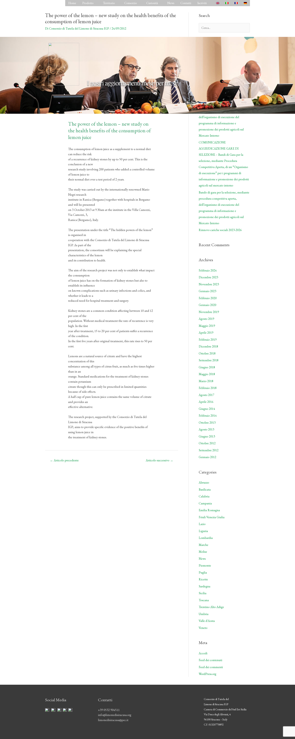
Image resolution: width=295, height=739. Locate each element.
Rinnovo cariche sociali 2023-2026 (220, 230)
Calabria (204, 496)
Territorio (109, 3)
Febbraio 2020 (208, 298)
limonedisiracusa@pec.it (113, 720)
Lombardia (206, 538)
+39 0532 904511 (109, 710)
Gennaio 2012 (207, 457)
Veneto (203, 628)
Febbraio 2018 (208, 388)
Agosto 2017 (206, 395)
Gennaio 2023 (207, 291)
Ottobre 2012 (207, 443)
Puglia (203, 572)
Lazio (202, 524)
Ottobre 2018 (207, 353)
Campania (205, 503)
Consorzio (130, 3)
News (170, 3)
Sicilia (202, 593)
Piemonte (205, 565)
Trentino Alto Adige (211, 607)
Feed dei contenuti (210, 660)
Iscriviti (202, 3)
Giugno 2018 (207, 367)
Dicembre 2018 (208, 346)
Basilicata (205, 489)
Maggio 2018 (207, 374)
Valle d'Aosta (207, 621)
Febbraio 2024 (208, 270)
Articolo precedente (64, 460)
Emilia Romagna (209, 510)
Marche (203, 545)
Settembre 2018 (209, 360)
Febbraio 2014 (208, 415)
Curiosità (152, 3)
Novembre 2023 (209, 284)
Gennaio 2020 (207, 305)
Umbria (203, 614)
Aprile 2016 (206, 402)
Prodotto (88, 3)
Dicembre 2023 (208, 277)
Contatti (185, 3)
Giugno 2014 (207, 409)
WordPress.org (207, 674)
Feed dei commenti (211, 667)
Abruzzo (204, 482)
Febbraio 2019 (208, 339)
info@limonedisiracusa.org (114, 715)
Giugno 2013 (207, 436)
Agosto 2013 (206, 429)
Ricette (203, 579)
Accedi (203, 653)
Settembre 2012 (209, 450)
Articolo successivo (159, 460)
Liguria (203, 531)
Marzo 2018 (206, 381)
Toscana (204, 600)
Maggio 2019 (207, 326)
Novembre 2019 (209, 312)
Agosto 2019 (206, 319)
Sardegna (204, 586)
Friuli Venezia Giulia (211, 517)
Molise (203, 552)
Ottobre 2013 (207, 422)
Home (72, 3)
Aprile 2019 (206, 332)
